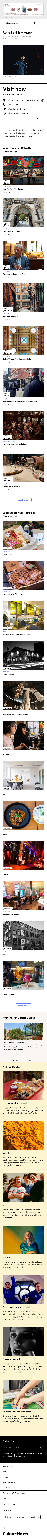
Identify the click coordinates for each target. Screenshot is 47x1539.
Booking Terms (9, 1488)
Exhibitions (7, 1153)
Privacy (6, 1477)
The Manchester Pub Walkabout (15, 444)
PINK (5, 794)
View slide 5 (26, 1060)
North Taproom (8, 995)
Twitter (8, 1517)
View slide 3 (20, 1060)
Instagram (20, 1517)
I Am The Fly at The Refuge (13, 189)
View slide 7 (33, 1060)
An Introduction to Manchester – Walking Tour (20, 401)
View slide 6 (30, 1060)
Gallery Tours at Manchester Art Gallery (17, 359)
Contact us (7, 1466)
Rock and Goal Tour (10, 316)
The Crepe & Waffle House (13, 594)
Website (11, 109)
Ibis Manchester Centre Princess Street (17, 634)
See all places (23, 1005)
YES (4, 955)
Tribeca (5, 874)
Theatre (6, 1257)
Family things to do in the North (16, 1307)
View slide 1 (13, 1060)
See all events (23, 500)
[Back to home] (11, 23)
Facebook (20, 109)
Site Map (7, 1498)
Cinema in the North (11, 1359)
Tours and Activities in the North (17, 1412)
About (5, 1471)
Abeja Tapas (7, 554)
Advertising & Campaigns (14, 1493)
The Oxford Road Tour (11, 231)
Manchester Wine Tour (11, 487)
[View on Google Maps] (42, 100)
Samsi (5, 834)
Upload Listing (9, 1504)
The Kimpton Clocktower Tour (14, 274)
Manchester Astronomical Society (15, 714)
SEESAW (6, 754)
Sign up (41, 1448)
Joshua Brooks (8, 674)
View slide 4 (23, 1060)
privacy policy (18, 1456)
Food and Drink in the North (15, 1103)
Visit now (38, 119)
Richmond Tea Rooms (11, 914)
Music (5, 1205)
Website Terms (9, 1482)
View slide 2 (17, 1060)
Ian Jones (7, 36)
